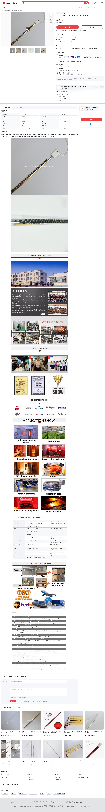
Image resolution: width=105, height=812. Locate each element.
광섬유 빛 (42, 793)
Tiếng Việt (83, 802)
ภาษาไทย (74, 802)
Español (21, 802)
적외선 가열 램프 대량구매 (59, 793)
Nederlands (53, 802)
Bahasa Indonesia (90, 802)
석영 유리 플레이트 (56, 779)
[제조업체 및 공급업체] (9, 2)
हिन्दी (70, 802)
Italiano (43, 802)
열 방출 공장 (5, 793)
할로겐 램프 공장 (23, 793)
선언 (37, 801)
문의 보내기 (68, 27)
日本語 (66, 802)
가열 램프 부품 (55, 774)
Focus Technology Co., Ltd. (54, 805)
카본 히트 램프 (30, 774)
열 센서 (48, 793)
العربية (58, 802)
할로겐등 (22, 10)
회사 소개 (33, 801)
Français (32, 802)
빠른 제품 (68, 801)
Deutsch (48, 802)
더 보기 (3, 796)
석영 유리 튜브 (81, 774)
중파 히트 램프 (4, 777)
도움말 (88, 7)
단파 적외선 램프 (5, 774)
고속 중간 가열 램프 (56, 777)
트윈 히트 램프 (30, 777)
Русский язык (38, 802)
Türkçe (78, 802)
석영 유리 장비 (30, 779)
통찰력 (72, 801)
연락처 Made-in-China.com (59, 801)
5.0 (86, 109)
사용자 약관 (41, 801)
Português (27, 802)
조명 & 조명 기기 (9, 10)
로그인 (102, 3)
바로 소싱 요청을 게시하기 (43, 701)
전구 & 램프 (16, 10)
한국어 (62, 802)
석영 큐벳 (3, 779)
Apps (95, 7)
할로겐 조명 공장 (33, 793)
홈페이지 (3, 10)
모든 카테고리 (6, 7)
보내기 (13, 701)
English (17, 802)
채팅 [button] (93, 27)
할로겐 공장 (13, 793)
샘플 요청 (84, 30)
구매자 (80, 7)
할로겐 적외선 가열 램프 (83, 777)
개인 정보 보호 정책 (49, 801)
